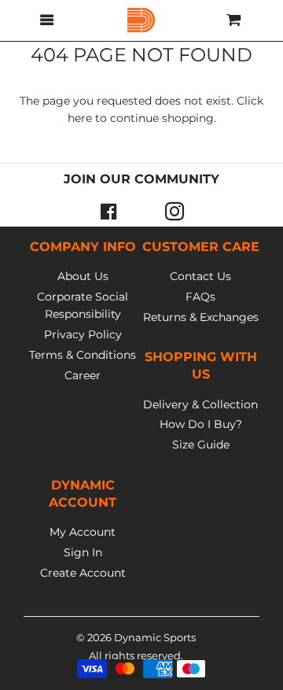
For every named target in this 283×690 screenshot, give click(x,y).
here (80, 118)
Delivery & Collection (200, 404)
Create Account (83, 573)
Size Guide (201, 444)
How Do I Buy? (201, 424)
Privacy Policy (83, 334)
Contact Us (200, 276)
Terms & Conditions (82, 355)
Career (82, 375)
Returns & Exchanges (201, 317)
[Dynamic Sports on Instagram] (174, 211)
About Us (82, 276)
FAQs (200, 297)
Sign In (83, 552)
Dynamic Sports (155, 637)
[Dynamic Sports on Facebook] (108, 211)
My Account (83, 532)
